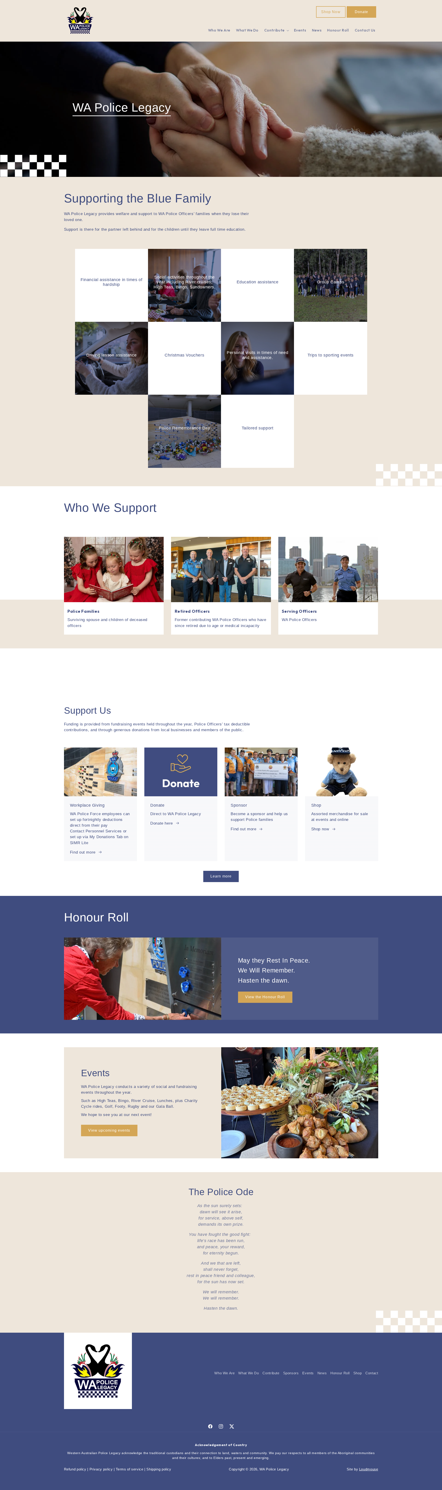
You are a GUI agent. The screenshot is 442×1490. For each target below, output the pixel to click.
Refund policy (75, 1469)
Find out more (83, 852)
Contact (371, 1373)
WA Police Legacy (274, 1469)
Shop (357, 1373)
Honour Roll (340, 1373)
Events (308, 1373)
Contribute (270, 1373)
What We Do (248, 1373)
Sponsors (291, 1373)
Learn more (221, 876)
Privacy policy (101, 1469)
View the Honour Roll (265, 997)
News (322, 1373)
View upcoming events (109, 1130)
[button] (276, 30)
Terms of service (129, 1469)
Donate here (161, 823)
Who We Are (224, 1373)
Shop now (320, 829)
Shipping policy (158, 1469)
